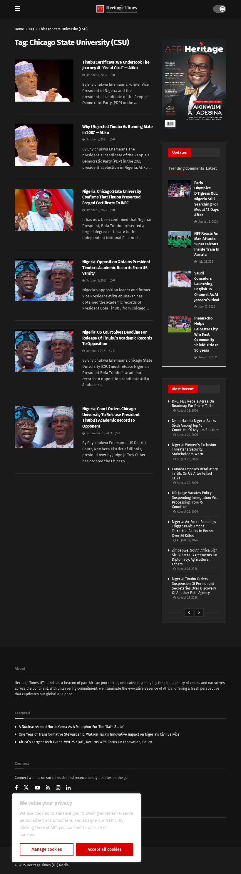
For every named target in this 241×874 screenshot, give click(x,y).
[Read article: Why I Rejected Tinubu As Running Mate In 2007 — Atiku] (44, 145)
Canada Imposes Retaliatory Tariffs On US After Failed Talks (195, 473)
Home (19, 29)
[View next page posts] (199, 612)
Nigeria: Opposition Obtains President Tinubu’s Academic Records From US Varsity (116, 267)
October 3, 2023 (96, 280)
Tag (31, 29)
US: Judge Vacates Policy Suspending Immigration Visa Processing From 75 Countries (195, 500)
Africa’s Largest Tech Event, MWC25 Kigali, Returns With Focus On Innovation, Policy (85, 742)
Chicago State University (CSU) (63, 29)
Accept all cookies (105, 849)
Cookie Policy (48, 834)
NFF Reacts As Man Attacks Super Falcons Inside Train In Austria (207, 244)
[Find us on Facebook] (16, 788)
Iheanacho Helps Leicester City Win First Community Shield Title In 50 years (206, 334)
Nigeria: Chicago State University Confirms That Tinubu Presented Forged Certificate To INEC (111, 197)
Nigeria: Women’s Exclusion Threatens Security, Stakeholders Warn (194, 449)
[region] (76, 827)
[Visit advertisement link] (194, 84)
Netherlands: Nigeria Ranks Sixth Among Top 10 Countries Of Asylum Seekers (195, 425)
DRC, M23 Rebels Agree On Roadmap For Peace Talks (193, 403)
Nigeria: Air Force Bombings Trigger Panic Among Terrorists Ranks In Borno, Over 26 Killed (194, 529)
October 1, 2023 (95, 351)
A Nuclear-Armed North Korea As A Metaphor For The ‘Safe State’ (71, 727)
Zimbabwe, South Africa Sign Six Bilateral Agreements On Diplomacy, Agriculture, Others (194, 557)
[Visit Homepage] (116, 9)
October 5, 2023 (96, 75)
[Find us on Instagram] (58, 788)
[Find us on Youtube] (37, 788)
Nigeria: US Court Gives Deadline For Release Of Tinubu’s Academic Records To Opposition (117, 338)
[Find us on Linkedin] (68, 788)
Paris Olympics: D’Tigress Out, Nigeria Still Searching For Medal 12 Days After (206, 199)
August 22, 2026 (187, 483)
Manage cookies (46, 849)
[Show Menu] (17, 9)
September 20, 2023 (98, 433)
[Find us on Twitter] (26, 787)
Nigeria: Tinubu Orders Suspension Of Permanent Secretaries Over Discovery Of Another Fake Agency (194, 586)
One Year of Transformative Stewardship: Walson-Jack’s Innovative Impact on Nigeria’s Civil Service (99, 734)
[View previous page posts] (189, 612)
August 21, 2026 (187, 569)
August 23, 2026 (187, 411)
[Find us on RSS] (48, 788)
